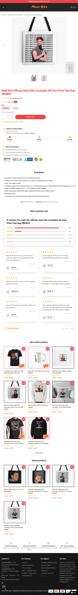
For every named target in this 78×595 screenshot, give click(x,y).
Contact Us (44, 570)
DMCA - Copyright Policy (29, 570)
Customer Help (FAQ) (47, 573)
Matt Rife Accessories (15, 15)
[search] (71, 7)
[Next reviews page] (72, 328)
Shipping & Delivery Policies (49, 562)
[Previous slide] (4, 45)
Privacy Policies (26, 568)
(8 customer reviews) (16, 98)
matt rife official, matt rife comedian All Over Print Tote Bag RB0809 (13, 407)
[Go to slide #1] (34, 78)
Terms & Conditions (27, 565)
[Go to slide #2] (44, 78)
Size (3, 105)
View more (39, 453)
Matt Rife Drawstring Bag (32, 15)
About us (24, 562)
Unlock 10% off (4, 587)
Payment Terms (45, 565)
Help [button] (74, 592)
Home (4, 15)
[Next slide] (74, 45)
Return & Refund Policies (48, 568)
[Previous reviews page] (63, 328)
